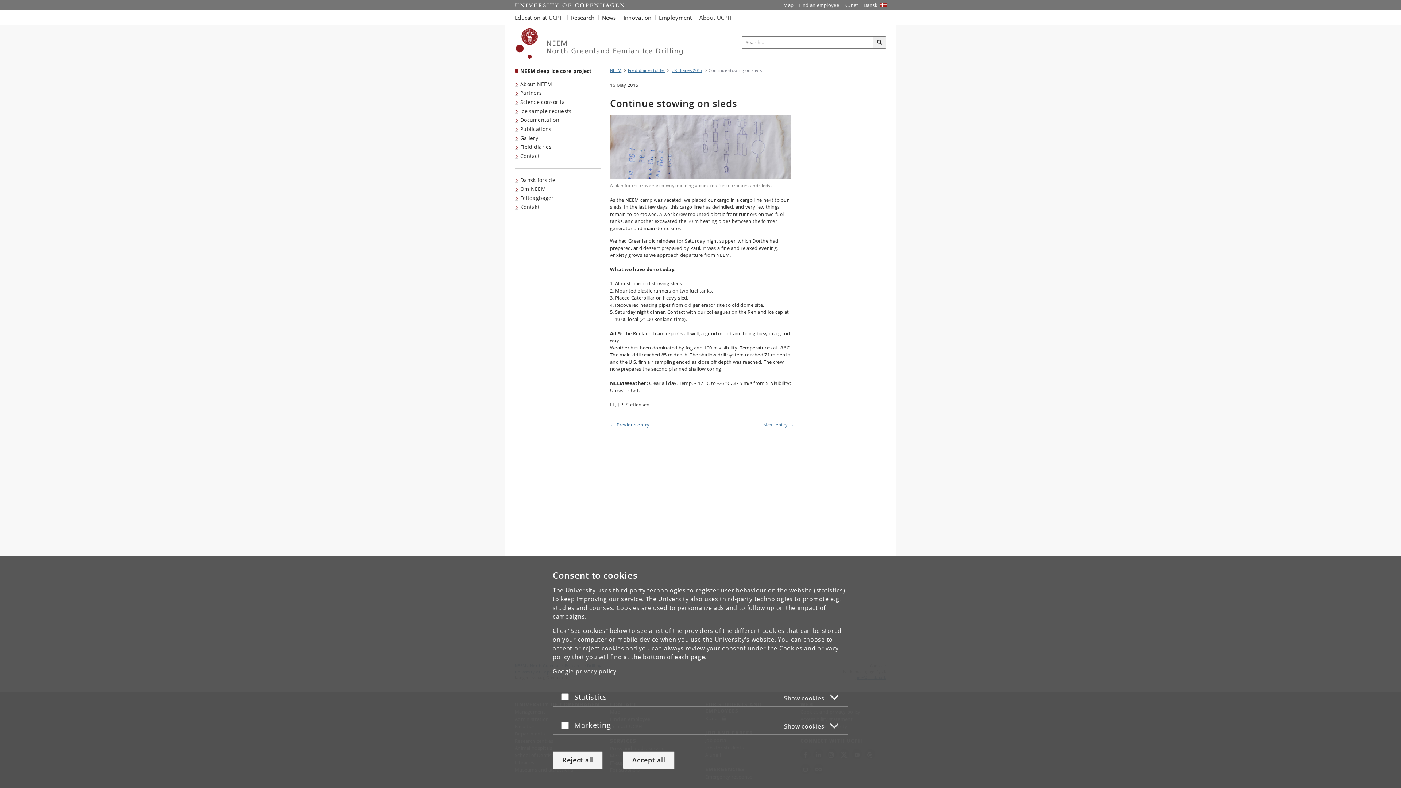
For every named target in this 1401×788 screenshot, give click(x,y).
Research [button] (582, 17)
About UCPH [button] (715, 17)
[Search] (879, 42)
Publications (536, 128)
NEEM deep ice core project (556, 70)
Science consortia (542, 101)
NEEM (615, 70)
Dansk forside (537, 180)
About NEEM (536, 84)
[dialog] (700, 672)
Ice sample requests (546, 111)
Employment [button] (675, 17)
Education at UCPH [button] (539, 17)
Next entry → (778, 424)
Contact (530, 155)
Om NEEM (533, 188)
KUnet (851, 5)
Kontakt (530, 207)
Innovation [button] (638, 17)
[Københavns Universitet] (527, 43)
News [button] (609, 17)
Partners (531, 92)
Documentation (539, 119)
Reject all (577, 760)
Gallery (529, 138)
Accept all (648, 760)
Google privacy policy (585, 671)
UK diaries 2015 (687, 70)
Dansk (871, 5)
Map (788, 5)
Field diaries (536, 146)
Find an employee (819, 5)
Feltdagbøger (537, 197)
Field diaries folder (646, 70)
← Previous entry (630, 424)
